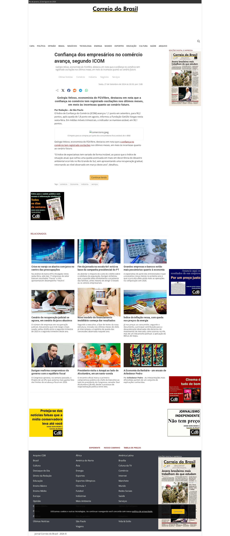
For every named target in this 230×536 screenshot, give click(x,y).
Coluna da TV (125, 465)
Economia (74, 184)
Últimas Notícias (65, 77)
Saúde (153, 46)
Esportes (119, 46)
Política (41, 46)
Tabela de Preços (132, 447)
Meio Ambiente (83, 501)
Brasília (122, 460)
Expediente (94, 447)
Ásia (78, 465)
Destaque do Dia (41, 470)
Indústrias (81, 496)
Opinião (52, 46)
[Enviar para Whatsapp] (86, 90)
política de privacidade (142, 511)
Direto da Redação (42, 475)
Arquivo (163, 46)
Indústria (93, 77)
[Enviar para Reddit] (74, 90)
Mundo (108, 46)
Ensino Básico (40, 485)
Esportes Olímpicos (85, 480)
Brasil (61, 46)
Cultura (143, 46)
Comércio (80, 77)
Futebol (79, 490)
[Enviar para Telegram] (80, 90)
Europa (36, 496)
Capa (32, 46)
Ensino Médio (40, 490)
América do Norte (85, 460)
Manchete (124, 480)
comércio (63, 184)
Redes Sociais (125, 490)
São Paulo (81, 521)
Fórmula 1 (81, 485)
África (79, 455)
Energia (98, 46)
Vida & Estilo (125, 521)
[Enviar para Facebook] (68, 90)
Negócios (72, 46)
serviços (94, 184)
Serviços (116, 77)
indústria (84, 184)
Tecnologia (85, 46)
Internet (123, 475)
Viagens (80, 526)
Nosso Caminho (112, 447)
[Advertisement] (115, 27)
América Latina (126, 455)
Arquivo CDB (39, 455)
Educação (131, 46)
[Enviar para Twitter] (63, 90)
